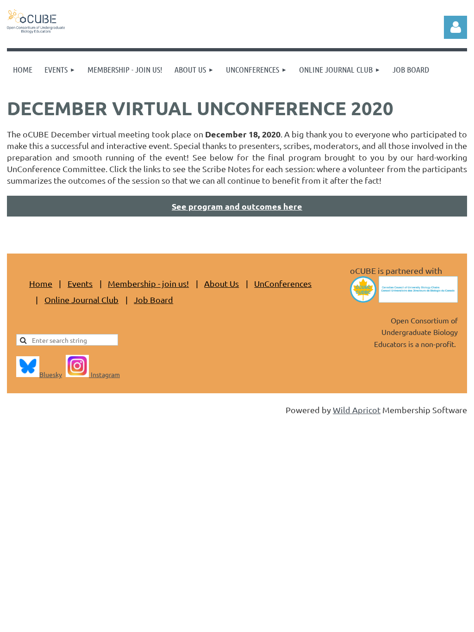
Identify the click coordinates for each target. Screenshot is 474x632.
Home (40, 283)
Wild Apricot (356, 410)
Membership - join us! (148, 283)
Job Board (153, 299)
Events (80, 283)
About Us (221, 283)
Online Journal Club (81, 299)
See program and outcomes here (237, 206)
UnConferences (283, 283)
